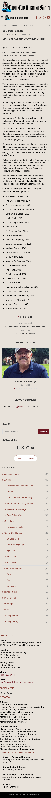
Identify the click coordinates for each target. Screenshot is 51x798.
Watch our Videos (25, 458)
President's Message (28, 509)
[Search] (48, 24)
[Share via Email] (31, 317)
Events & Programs (26, 568)
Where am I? (28, 556)
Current (28, 574)
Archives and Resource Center (28, 486)
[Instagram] (44, 17)
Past (28, 580)
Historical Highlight (28, 545)
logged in (18, 406)
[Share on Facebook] (23, 317)
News (26, 609)
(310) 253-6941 (7, 675)
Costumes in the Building (29, 497)
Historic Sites (26, 592)
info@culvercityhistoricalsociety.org (16, 682)
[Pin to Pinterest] (28, 317)
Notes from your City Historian (28, 503)
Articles (26, 480)
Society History (26, 621)
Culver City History (26, 533)
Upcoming (28, 586)
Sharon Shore (10, 34)
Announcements (26, 474)
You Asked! (28, 562)
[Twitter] (40, 17)
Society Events (26, 615)
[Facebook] (37, 17)
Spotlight (28, 550)
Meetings (26, 603)
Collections (26, 521)
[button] (4, 368)
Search (43, 431)
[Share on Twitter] (26, 317)
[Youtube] (48, 17)
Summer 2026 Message (25, 382)
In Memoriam (26, 598)
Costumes (28, 491)
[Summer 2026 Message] (25, 363)
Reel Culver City (28, 515)
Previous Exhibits (28, 527)
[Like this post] (20, 317)
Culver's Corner (28, 539)
